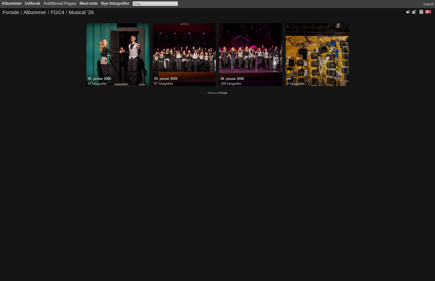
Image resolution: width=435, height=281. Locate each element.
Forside (11, 12)
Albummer (12, 3)
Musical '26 (81, 12)
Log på (428, 4)
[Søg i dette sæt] (408, 12)
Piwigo (223, 92)
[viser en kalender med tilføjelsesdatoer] (414, 12)
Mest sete (89, 3)
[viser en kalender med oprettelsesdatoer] (421, 12)
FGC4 (57, 12)
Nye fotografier (115, 3)
